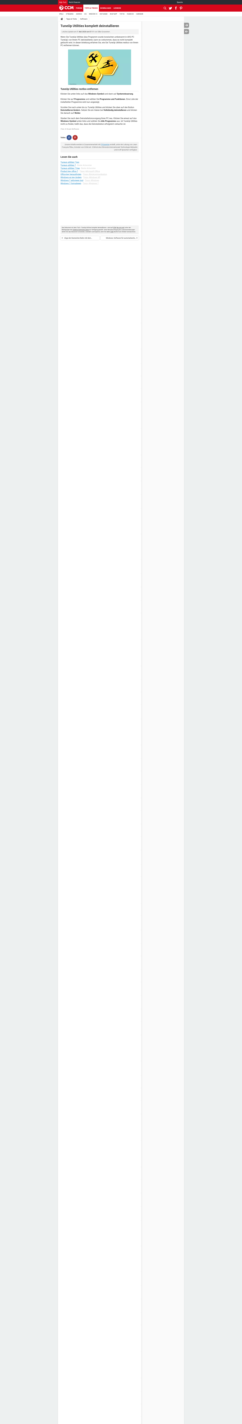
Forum (79, 8)
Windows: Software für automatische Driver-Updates (120, 238)
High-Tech (62, 2)
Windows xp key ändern (71, 177)
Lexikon (117, 8)
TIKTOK (121, 14)
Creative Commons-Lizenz (81, 230)
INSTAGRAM (103, 14)
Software (83, 19)
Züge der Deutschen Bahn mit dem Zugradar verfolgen (77, 238)
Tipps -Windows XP (91, 177)
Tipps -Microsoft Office (90, 171)
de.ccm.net (120, 227)
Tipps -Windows (92, 180)
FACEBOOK (130, 14)
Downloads (105, 8)
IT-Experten (105, 144)
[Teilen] (69, 137)
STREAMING (69, 14)
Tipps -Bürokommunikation (95, 174)
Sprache (180, 2)
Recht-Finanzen (74, 2)
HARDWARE (139, 14)
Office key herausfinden (70, 174)
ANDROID (79, 14)
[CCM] (66, 8)
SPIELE (61, 14)
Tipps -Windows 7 (91, 183)
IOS (85, 14)
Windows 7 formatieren (70, 183)
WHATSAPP (113, 14)
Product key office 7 (69, 171)
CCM (114, 227)
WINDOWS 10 (93, 14)
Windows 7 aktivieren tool (71, 180)
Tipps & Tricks (91, 8)
